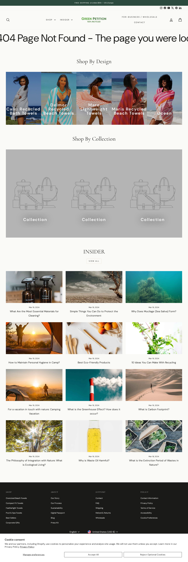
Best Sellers (11, 518)
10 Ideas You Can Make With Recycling (154, 362)
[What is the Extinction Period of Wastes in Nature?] (154, 436)
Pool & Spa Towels (14, 513)
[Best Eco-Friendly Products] (94, 338)
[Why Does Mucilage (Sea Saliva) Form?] (154, 287)
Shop (49, 20)
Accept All (93, 554)
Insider (65, 20)
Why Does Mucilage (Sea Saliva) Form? (153, 311)
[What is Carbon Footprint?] (154, 385)
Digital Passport (58, 513)
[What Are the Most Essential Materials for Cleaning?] (34, 287)
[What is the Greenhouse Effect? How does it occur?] (94, 385)
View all (94, 261)
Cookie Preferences (149, 518)
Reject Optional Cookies (152, 554)
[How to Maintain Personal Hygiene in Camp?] (34, 338)
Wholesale (100, 518)
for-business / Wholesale (139, 17)
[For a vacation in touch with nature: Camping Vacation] (34, 385)
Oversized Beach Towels (16, 498)
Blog (53, 518)
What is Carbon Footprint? (153, 409)
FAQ (97, 503)
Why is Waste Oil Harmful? (94, 460)
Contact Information (149, 498)
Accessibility (146, 513)
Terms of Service (148, 508)
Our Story (55, 498)
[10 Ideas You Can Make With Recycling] (154, 338)
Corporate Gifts (13, 522)
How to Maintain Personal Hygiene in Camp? (34, 362)
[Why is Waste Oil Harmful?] (94, 436)
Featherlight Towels (14, 508)
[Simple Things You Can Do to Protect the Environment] (94, 287)
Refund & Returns (103, 513)
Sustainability (57, 508)
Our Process (56, 503)
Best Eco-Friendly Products (94, 362)
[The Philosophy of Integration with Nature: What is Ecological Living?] (34, 436)
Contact (139, 22)
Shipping (99, 508)
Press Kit (55, 522)
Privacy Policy (27, 546)
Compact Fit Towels (14, 503)
